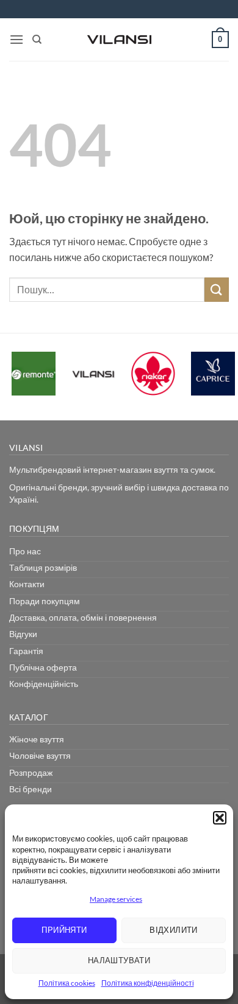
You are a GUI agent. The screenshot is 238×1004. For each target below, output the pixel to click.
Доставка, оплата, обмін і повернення (83, 617)
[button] (220, 818)
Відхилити (174, 930)
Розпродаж (30, 772)
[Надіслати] (216, 289)
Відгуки (23, 634)
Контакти (27, 584)
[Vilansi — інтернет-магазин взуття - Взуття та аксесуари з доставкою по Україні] (119, 39)
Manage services (116, 899)
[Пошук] (36, 39)
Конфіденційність (43, 683)
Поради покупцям (44, 601)
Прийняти (64, 930)
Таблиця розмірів (43, 567)
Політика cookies (66, 983)
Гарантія (26, 651)
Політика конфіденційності (147, 983)
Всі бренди (30, 789)
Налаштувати (119, 960)
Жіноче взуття (36, 739)
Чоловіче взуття (40, 755)
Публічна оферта (43, 667)
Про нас (25, 551)
